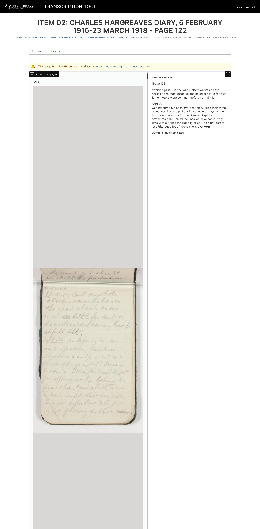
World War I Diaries (35, 37)
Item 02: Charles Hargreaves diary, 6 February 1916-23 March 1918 (114, 37)
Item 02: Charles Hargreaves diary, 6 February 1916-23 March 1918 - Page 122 (196, 37)
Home (238, 6)
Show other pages (46, 74)
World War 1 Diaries (62, 37)
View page (39, 51)
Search (250, 6)
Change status (57, 51)
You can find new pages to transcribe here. (121, 66)
